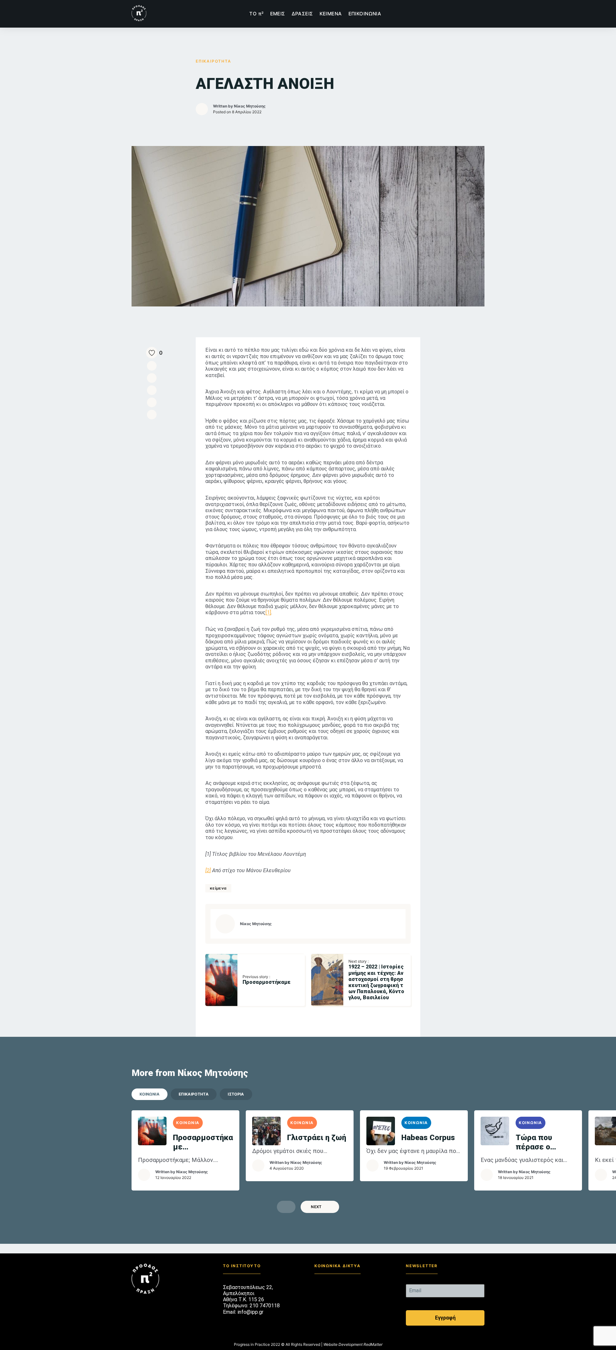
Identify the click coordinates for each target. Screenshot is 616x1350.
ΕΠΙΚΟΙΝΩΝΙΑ (364, 14)
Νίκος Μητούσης (250, 106)
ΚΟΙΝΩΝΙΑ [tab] (149, 1094)
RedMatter (373, 1344)
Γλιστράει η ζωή (316, 1137)
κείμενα (218, 888)
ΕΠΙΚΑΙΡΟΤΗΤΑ (213, 61)
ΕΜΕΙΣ (277, 14)
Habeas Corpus (428, 1137)
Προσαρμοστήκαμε (203, 1142)
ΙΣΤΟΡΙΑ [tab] (236, 1094)
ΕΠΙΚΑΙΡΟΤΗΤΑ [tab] (194, 1094)
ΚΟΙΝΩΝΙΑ (188, 1122)
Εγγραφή (445, 1318)
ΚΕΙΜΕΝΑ (331, 14)
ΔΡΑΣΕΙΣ (302, 14)
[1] (268, 612)
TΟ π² (256, 14)
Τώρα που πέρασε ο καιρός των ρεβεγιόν (536, 1142)
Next (316, 1206)
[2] (208, 870)
